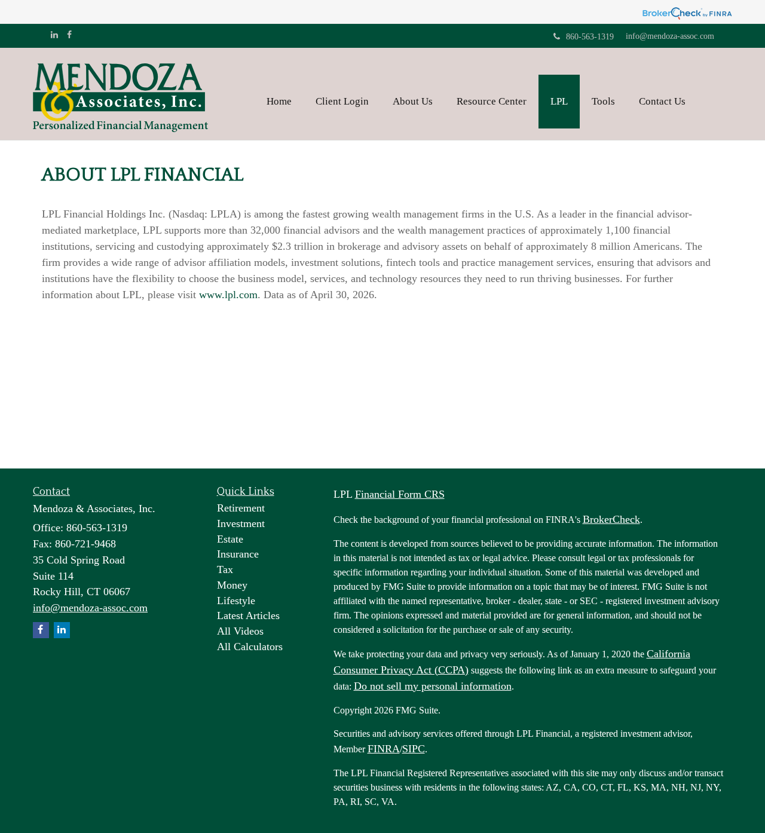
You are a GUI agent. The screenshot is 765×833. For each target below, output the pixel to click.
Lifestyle (236, 601)
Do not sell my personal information (433, 686)
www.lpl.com (228, 295)
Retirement (241, 508)
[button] (342, 101)
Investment (241, 523)
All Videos (240, 631)
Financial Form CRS (400, 494)
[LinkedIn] (54, 35)
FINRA (384, 749)
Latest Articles (248, 615)
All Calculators (250, 647)
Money (232, 585)
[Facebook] (69, 35)
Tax (225, 569)
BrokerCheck (611, 519)
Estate (230, 539)
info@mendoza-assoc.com (670, 36)
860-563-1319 (590, 36)
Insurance (238, 554)
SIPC (413, 749)
